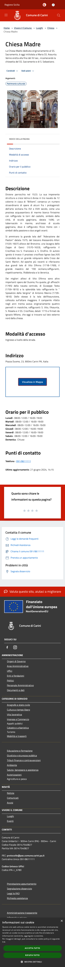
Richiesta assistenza (17, 898)
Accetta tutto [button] (32, 948)
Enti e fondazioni (15, 676)
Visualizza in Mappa (32, 382)
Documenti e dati (15, 690)
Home (7, 28)
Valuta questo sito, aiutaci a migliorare (35, 591)
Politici (10, 680)
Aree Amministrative (17, 666)
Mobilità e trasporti (17, 736)
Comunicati (13, 798)
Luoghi (39, 28)
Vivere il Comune (23, 28)
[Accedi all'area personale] (53, 4)
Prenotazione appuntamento (21, 884)
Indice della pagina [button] (19, 138)
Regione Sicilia (12, 4)
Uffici (9, 671)
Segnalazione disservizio (19, 888)
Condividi (10, 70)
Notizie (10, 793)
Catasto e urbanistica (18, 727)
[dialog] (32, 942)
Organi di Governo (16, 661)
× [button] (61, 921)
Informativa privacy (17, 917)
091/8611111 (23, 461)
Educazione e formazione (19, 750)
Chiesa (50, 28)
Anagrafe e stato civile (18, 705)
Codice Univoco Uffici (13, 866)
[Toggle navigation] (6, 15)
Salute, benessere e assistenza (22, 770)
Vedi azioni (26, 70)
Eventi (10, 821)
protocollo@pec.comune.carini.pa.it (25, 855)
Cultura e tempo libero (18, 709)
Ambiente (12, 765)
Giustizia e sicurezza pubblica (22, 755)
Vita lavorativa (14, 714)
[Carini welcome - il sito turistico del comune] (45, 5)
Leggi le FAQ (13, 893)
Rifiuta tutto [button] (32, 955)
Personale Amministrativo (20, 685)
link (3, 942)
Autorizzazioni (14, 775)
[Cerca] (58, 15)
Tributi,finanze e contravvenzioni (24, 760)
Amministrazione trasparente (22, 913)
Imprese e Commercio (18, 719)
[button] (32, 962)
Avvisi (10, 802)
